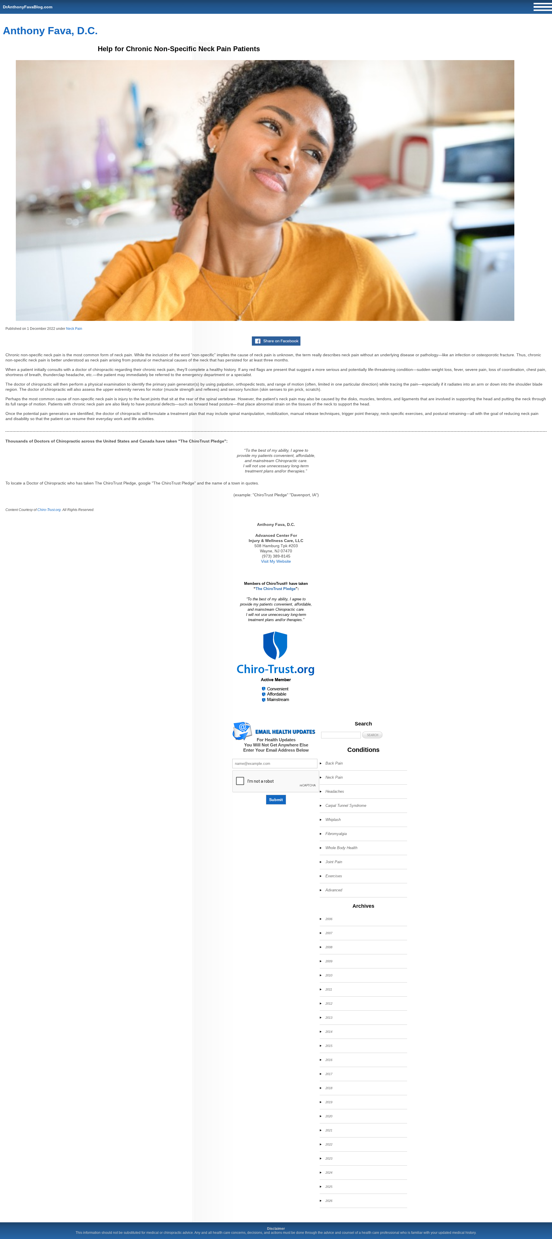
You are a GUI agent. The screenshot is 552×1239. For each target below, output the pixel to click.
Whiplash (333, 819)
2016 (328, 1060)
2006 (328, 919)
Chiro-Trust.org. (49, 510)
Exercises (333, 876)
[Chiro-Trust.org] (276, 667)
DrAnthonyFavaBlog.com (27, 7)
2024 (328, 1172)
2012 (328, 1003)
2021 (328, 1130)
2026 (328, 1200)
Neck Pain (74, 329)
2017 (328, 1074)
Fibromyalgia (336, 834)
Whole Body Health (341, 848)
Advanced (333, 890)
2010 (328, 975)
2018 (328, 1088)
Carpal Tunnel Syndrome (345, 805)
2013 (328, 1017)
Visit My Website (276, 561)
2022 (328, 1144)
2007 (328, 933)
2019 (328, 1102)
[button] (372, 734)
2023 (328, 1158)
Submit (276, 799)
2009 (328, 961)
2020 (328, 1116)
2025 (328, 1186)
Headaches (334, 791)
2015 (328, 1045)
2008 (328, 947)
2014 (328, 1031)
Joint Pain (333, 862)
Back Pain (334, 763)
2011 (328, 989)
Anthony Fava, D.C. (50, 31)
